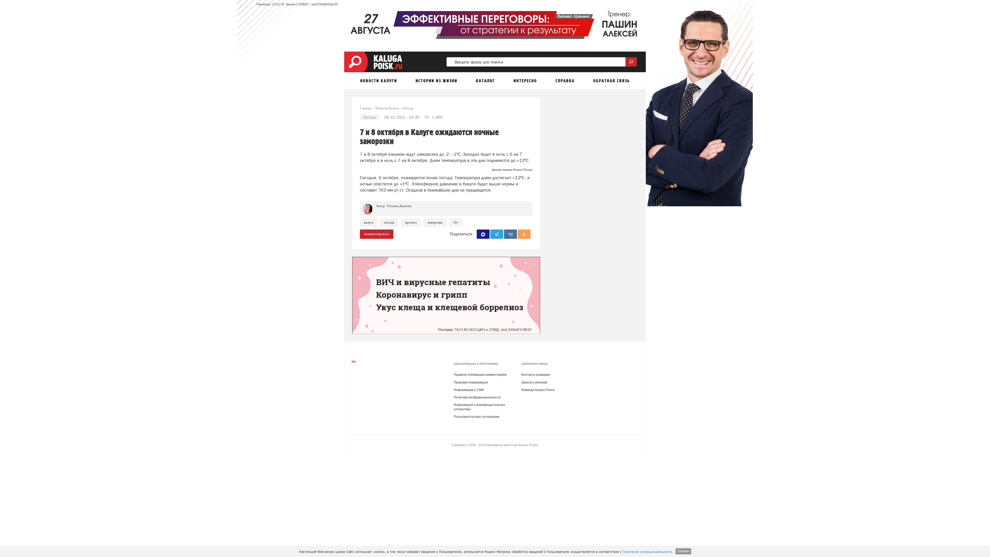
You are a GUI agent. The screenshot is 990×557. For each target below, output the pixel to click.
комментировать (376, 234)
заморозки (434, 222)
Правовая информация (471, 382)
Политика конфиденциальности (477, 397)
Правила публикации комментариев (480, 374)
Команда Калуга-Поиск (538, 390)
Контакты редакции (535, 374)
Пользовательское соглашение (477, 417)
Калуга (368, 222)
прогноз (411, 222)
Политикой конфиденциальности (647, 552)
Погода (389, 222)
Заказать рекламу (534, 382)
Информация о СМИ (469, 390)
